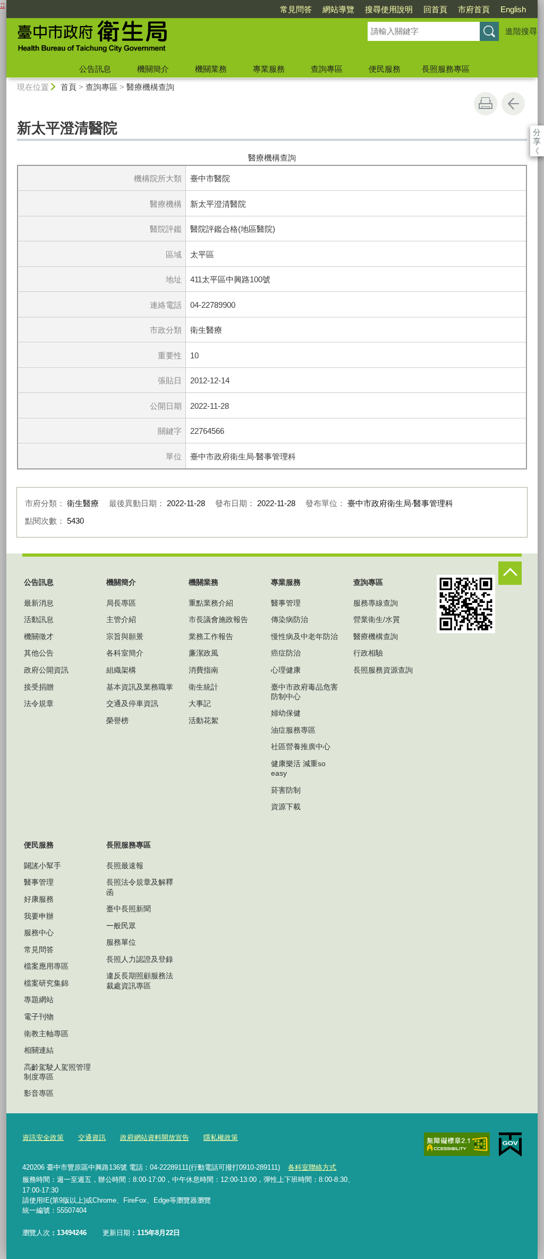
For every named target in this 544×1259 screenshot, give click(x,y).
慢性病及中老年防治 (304, 636)
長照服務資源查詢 (383, 670)
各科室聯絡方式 (312, 1167)
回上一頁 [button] (513, 103)
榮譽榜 (117, 720)
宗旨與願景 (124, 636)
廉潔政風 (203, 653)
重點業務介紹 (211, 603)
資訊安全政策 (43, 1138)
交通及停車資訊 (132, 703)
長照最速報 (124, 865)
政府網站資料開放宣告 (154, 1138)
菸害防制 (286, 790)
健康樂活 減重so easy (298, 768)
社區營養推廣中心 (300, 746)
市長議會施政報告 (218, 619)
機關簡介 (153, 68)
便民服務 (385, 68)
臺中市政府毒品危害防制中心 (304, 692)
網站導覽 (338, 9)
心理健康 (286, 670)
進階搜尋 (521, 31)
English (513, 9)
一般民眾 (121, 925)
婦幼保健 (286, 713)
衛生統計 (203, 687)
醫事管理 (286, 603)
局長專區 (121, 603)
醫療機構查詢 (150, 86)
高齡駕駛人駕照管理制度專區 (57, 1072)
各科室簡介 (124, 653)
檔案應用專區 (46, 966)
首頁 (68, 86)
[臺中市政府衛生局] (174, 39)
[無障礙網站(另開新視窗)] (457, 1144)
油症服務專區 (293, 730)
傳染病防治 (289, 619)
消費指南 (203, 670)
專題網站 (39, 999)
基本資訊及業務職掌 (139, 687)
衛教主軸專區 (46, 1033)
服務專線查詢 (375, 603)
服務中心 (39, 932)
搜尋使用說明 (389, 9)
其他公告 (39, 653)
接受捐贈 (39, 687)
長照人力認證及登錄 (139, 959)
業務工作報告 (211, 636)
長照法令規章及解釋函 (139, 887)
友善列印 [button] (485, 103)
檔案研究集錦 (46, 983)
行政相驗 (368, 653)
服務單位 (121, 942)
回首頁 (435, 9)
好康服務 (39, 899)
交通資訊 (92, 1138)
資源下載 (286, 806)
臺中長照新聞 (128, 908)
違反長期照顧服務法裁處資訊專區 (139, 980)
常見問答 (296, 9)
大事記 (200, 703)
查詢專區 (327, 68)
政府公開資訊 (46, 670)
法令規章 (39, 703)
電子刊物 (39, 1016)
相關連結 (39, 1050)
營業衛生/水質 (376, 619)
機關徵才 (39, 636)
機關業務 (211, 68)
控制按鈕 (510, 573)
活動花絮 (203, 720)
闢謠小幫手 (42, 865)
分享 (537, 132)
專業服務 (269, 68)
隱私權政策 (220, 1138)
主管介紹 (121, 619)
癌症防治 (286, 653)
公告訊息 (95, 68)
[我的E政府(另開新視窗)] (510, 1144)
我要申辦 (39, 916)
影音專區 (39, 1093)
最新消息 (39, 603)
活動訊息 (39, 619)
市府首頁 (474, 9)
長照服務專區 (446, 68)
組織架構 (121, 670)
